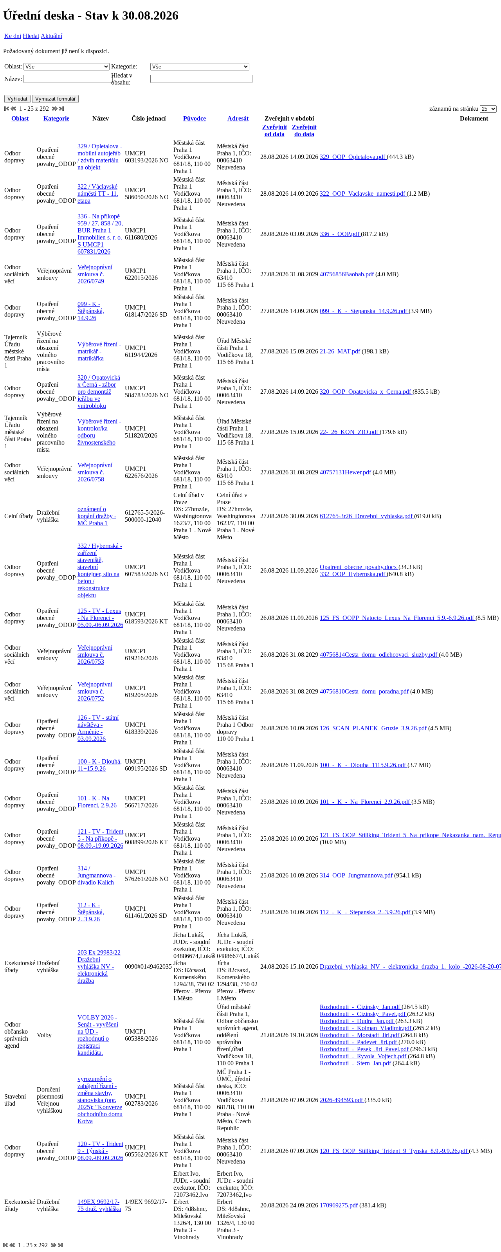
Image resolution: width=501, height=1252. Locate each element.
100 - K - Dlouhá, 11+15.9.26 (99, 765)
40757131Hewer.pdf (346, 472)
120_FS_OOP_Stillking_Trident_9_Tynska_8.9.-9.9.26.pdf (394, 1151)
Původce (194, 118)
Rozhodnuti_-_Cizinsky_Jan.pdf (361, 1006)
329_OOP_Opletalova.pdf (353, 156)
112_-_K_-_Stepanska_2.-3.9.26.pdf (366, 912)
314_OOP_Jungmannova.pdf (357, 875)
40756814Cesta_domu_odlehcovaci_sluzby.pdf (379, 654)
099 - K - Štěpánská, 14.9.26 (90, 311)
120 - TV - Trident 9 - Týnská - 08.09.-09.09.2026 (100, 1150)
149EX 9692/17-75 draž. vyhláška (99, 1205)
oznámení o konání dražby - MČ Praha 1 (96, 516)
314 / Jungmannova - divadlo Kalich (96, 875)
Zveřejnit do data (304, 130)
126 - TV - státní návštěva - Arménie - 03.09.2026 (98, 728)
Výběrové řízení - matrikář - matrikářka (99, 351)
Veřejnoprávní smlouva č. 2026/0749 (94, 274)
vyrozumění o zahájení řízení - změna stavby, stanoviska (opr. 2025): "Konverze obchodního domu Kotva (100, 1099)
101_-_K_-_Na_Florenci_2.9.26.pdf (365, 801)
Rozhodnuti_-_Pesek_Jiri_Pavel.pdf (365, 1049)
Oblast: (13, 66)
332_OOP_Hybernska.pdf (353, 574)
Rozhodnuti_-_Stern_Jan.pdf (356, 1063)
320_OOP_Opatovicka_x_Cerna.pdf (366, 391)
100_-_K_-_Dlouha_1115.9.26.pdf (363, 765)
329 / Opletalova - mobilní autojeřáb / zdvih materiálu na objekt (99, 157)
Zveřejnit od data (274, 130)
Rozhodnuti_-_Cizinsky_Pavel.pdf (363, 1014)
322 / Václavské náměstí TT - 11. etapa (97, 193)
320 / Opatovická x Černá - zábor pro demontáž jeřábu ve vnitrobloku (98, 391)
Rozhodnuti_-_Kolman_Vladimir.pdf (366, 1028)
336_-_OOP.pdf (340, 234)
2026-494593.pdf (342, 1100)
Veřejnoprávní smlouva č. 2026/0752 (94, 691)
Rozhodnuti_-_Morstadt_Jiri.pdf (360, 1035)
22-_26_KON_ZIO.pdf (350, 432)
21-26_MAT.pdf (341, 351)
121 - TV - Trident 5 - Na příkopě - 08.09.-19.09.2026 (100, 838)
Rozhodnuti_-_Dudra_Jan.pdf (357, 1021)
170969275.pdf (339, 1205)
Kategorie (56, 118)
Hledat (31, 35)
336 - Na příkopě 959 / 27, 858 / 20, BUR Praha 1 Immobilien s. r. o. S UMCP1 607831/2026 (100, 234)
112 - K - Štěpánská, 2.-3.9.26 (90, 912)
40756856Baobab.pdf (347, 274)
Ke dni (12, 35)
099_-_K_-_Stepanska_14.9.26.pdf (364, 311)
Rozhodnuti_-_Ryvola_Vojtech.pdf (364, 1056)
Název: (13, 79)
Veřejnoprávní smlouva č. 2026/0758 (94, 472)
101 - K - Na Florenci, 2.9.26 (97, 802)
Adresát (238, 118)
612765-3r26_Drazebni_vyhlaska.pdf (367, 516)
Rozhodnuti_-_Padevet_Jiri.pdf (359, 1042)
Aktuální (51, 35)
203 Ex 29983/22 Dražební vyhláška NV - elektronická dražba (99, 966)
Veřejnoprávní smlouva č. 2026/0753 (94, 654)
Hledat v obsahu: (121, 79)
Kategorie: (124, 66)
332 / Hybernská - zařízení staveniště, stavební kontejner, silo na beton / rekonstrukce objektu (99, 570)
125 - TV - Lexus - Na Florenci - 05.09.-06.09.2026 (100, 617)
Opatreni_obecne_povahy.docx (359, 567)
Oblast (20, 118)
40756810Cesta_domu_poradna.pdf (365, 691)
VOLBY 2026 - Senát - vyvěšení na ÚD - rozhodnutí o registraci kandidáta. (97, 1035)
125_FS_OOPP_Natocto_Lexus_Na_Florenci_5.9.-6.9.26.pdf (398, 617)
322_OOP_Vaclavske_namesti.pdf (363, 193)
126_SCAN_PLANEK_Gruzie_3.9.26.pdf (374, 728)
